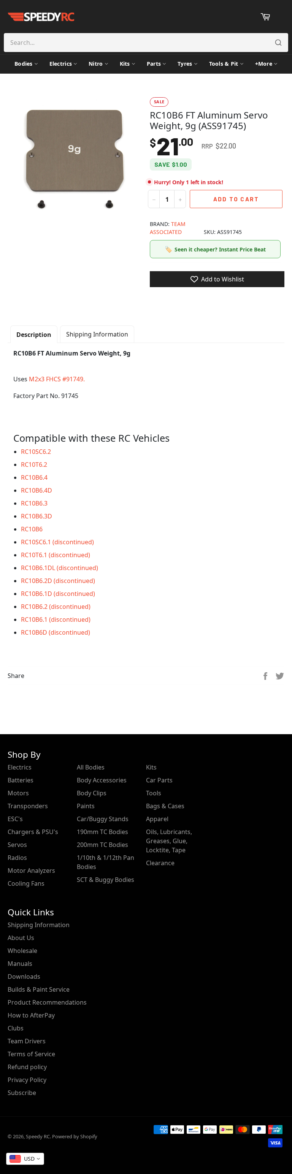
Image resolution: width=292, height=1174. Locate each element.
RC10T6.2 (34, 464)
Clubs (16, 1028)
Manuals (20, 963)
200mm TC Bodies (102, 845)
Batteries (20, 780)
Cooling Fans (26, 883)
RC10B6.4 (34, 477)
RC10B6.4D (36, 490)
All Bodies (91, 767)
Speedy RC (38, 1136)
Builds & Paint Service (39, 989)
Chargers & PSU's (33, 832)
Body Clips (91, 793)
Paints (86, 806)
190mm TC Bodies (102, 832)
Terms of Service (31, 1054)
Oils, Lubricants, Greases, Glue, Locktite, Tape (169, 841)
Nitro (96, 63)
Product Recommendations (47, 1002)
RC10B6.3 (34, 503)
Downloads (24, 976)
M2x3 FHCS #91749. (57, 379)
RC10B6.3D (36, 516)
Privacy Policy (27, 1080)
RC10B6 (32, 529)
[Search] (278, 42)
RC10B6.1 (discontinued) (55, 619)
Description (33, 334)
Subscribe (22, 1093)
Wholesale (22, 950)
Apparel (157, 819)
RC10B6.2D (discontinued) (58, 581)
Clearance (160, 863)
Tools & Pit (223, 63)
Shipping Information (97, 334)
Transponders (28, 806)
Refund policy (27, 1067)
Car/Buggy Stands (103, 819)
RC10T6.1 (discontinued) (55, 555)
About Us (21, 938)
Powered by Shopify (74, 1136)
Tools (153, 793)
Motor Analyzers (31, 870)
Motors (18, 793)
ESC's (15, 819)
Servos (17, 845)
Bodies (23, 63)
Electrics (60, 63)
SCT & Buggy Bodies (105, 879)
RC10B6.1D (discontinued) (58, 593)
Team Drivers (27, 1041)
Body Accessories (102, 780)
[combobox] (25, 1159)
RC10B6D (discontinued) (55, 632)
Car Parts (159, 780)
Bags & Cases (165, 806)
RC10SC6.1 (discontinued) (57, 542)
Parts (154, 63)
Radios (17, 857)
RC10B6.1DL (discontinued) (59, 568)
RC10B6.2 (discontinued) (55, 606)
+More (263, 63)
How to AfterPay (31, 1015)
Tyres (185, 63)
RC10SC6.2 (36, 451)
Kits (125, 63)
